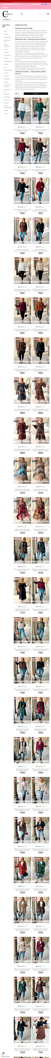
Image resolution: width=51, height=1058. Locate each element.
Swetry (5, 49)
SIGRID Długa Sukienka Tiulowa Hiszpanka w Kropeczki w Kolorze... (22, 610)
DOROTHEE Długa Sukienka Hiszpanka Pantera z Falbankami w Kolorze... (22, 410)
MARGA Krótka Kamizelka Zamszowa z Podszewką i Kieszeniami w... (40, 610)
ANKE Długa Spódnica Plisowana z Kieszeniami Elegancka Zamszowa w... (40, 1050)
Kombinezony (7, 55)
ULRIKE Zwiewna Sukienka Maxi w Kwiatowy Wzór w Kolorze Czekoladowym (40, 531)
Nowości (6, 82)
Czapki (5, 113)
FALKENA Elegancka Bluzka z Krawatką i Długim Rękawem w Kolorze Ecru (22, 290)
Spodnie (6, 64)
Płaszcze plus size (7, 41)
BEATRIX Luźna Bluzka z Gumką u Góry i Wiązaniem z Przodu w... (22, 130)
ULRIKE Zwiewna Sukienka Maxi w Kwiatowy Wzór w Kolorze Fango (40, 490)
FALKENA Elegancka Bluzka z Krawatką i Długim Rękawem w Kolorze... (40, 290)
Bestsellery (6, 94)
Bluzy (5, 31)
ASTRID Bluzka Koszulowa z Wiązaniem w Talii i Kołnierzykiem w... (40, 210)
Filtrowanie (40, 93)
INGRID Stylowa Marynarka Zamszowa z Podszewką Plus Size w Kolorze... (40, 769)
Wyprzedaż (7, 79)
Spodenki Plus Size (7, 90)
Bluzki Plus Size (7, 37)
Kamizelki (6, 52)
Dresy (5, 67)
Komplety (6, 76)
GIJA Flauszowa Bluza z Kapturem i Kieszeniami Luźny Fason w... (22, 889)
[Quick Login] (43, 14)
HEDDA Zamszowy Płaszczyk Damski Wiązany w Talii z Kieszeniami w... (22, 969)
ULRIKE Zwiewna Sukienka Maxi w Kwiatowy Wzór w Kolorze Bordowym (22, 530)
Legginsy (6, 34)
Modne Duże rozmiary (7, 85)
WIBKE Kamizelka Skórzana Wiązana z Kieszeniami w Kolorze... (22, 570)
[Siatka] (16, 93)
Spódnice (6, 58)
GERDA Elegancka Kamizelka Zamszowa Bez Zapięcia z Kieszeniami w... (22, 730)
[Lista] (18, 93)
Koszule (6, 110)
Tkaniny (6, 73)
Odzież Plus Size (6, 26)
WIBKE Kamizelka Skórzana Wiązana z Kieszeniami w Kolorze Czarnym (40, 570)
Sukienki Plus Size (8, 70)
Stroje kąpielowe (8, 61)
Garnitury (6, 103)
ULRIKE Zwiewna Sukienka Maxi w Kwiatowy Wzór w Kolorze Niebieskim (22, 490)
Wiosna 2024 (7, 97)
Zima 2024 (6, 100)
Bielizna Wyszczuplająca (8, 106)
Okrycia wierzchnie (6, 45)
